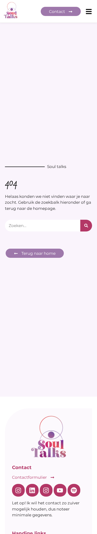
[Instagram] (18, 490)
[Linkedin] (32, 490)
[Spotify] (74, 490)
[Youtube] (60, 490)
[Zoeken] (86, 225)
